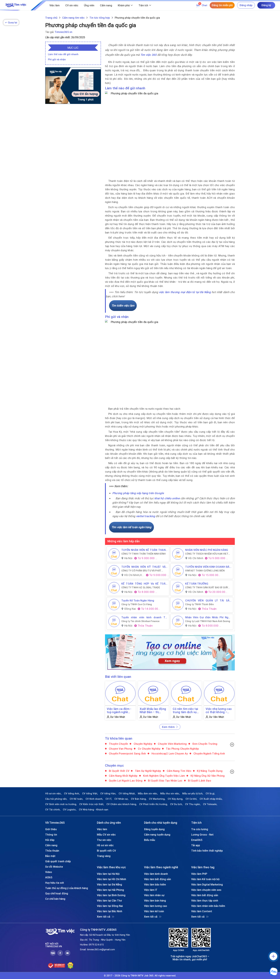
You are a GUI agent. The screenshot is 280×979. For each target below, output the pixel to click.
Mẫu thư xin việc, (170, 793)
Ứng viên (89, 5)
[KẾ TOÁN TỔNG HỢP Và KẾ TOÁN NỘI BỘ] (114, 587)
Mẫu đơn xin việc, (148, 793)
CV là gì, (210, 793)
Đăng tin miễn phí (222, 5)
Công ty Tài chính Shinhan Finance (140, 621)
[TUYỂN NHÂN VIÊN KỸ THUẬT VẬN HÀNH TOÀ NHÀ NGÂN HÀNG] (114, 570)
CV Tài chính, (52, 809)
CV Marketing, (157, 798)
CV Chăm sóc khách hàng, (121, 804)
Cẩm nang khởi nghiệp (123, 775)
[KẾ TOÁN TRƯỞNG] (178, 587)
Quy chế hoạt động (56, 893)
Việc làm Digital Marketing (207, 884)
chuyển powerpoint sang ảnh (127, 753)
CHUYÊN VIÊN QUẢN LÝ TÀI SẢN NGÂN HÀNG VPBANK (208, 600)
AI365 (48, 877)
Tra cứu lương (199, 829)
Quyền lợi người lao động (125, 780)
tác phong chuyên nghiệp (182, 748)
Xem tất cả (103, 916)
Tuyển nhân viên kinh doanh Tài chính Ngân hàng (144, 617)
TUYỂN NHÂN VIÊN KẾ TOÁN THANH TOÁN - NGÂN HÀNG (144, 550)
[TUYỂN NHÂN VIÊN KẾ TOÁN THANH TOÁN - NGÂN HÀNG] (114, 554)
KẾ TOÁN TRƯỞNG (196, 583)
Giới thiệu (51, 829)
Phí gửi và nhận (57, 59)
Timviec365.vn (63, 32)
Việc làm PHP (199, 873)
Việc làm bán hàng (155, 900)
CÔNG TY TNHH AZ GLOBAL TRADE (140, 587)
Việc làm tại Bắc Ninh (109, 911)
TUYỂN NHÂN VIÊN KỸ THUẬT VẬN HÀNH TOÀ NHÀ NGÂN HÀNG (144, 566)
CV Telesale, (210, 804)
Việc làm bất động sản (157, 879)
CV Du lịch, (176, 804)
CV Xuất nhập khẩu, (211, 798)
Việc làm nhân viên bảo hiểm (208, 905)
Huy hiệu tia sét (54, 882)
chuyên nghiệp (142, 743)
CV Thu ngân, (193, 804)
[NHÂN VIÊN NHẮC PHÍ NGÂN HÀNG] (178, 554)
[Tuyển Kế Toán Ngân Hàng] (114, 604)
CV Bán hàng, (138, 798)
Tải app (195, 845)
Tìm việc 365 (148, 55)
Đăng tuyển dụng (154, 829)
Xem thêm (168, 727)
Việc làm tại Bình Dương (111, 895)
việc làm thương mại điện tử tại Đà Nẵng (185, 292)
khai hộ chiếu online (167, 498)
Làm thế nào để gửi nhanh (63, 54)
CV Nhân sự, (121, 798)
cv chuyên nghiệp (148, 748)
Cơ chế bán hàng (55, 898)
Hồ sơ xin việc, (53, 793)
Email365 (196, 839)
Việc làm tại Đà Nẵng (109, 884)
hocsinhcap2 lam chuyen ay (169, 753)
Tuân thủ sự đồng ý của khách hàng (66, 888)
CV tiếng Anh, (72, 793)
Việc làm (54, 5)
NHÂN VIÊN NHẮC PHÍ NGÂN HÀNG (206, 550)
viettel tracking (145, 516)
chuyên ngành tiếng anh (209, 753)
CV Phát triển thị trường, (153, 804)
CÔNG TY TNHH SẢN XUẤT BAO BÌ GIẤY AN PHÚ (206, 587)
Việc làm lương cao (155, 905)
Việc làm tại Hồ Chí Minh (111, 879)
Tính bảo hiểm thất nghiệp (207, 850)
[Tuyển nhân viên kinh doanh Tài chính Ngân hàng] (114, 621)
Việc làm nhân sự (154, 895)
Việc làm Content (201, 911)
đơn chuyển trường (204, 743)
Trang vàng (104, 855)
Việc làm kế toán (154, 911)
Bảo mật (50, 855)
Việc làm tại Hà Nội (108, 873)
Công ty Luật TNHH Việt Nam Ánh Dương (207, 621)
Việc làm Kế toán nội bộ (205, 879)
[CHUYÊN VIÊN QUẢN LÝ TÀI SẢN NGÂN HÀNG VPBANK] (178, 604)
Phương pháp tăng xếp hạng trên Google (138, 493)
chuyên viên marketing (172, 743)
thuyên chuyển (118, 743)
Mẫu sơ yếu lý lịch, (192, 793)
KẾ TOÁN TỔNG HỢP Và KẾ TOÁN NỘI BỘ (144, 583)
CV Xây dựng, (175, 798)
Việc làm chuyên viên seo (206, 889)
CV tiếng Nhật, (127, 793)
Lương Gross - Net (202, 834)
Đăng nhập (245, 5)
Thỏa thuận (52, 850)
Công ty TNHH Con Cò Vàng (136, 604)
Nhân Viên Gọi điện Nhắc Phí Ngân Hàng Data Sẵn (208, 617)
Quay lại (11, 22)
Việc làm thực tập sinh (204, 900)
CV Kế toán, (76, 798)
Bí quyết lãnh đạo (199, 780)
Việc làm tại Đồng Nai (110, 905)
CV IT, (108, 798)
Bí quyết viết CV (118, 770)
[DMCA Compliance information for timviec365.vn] (70, 965)
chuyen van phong (120, 748)
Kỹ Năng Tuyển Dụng (209, 770)
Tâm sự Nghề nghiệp (147, 770)
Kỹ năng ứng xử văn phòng (207, 775)
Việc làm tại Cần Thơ (109, 900)
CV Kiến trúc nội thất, (91, 804)
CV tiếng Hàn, (108, 793)
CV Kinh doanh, (94, 798)
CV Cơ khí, (191, 798)
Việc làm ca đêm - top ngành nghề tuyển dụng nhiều (119, 710)
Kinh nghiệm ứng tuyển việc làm (163, 775)
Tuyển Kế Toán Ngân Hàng (137, 600)
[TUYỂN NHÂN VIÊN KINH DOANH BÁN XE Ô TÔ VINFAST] (178, 570)
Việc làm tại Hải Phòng (110, 889)
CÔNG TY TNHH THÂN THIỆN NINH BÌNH (143, 553)
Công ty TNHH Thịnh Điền (199, 604)
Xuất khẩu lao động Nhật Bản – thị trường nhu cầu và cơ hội (153, 710)
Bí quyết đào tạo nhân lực (164, 780)
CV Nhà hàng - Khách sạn (93, 809)
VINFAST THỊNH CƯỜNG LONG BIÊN (205, 570)
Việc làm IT (150, 889)
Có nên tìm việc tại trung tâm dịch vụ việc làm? (185, 710)
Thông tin (51, 834)
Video (48, 872)
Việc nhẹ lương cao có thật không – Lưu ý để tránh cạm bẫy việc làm (219, 710)
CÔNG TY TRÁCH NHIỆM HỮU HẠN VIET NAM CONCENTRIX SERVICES (206, 553)
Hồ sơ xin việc (105, 845)
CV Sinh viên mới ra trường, (61, 804)
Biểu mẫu (149, 839)
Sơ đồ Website (54, 866)
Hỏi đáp (49, 839)
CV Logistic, (69, 809)
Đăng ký (266, 5)
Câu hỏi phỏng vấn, (56, 798)
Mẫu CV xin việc (106, 834)
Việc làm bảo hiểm (155, 884)
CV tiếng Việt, (90, 793)
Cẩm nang (106, 5)
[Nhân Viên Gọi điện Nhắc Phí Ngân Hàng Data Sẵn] (178, 621)
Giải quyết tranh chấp (58, 861)
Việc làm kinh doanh (156, 873)
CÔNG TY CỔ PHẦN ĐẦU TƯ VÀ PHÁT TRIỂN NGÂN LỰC (141, 570)
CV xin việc (71, 5)
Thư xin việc (104, 839)
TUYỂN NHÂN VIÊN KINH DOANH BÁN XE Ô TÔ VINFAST (208, 566)
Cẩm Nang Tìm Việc (178, 770)
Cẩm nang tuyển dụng (157, 834)
